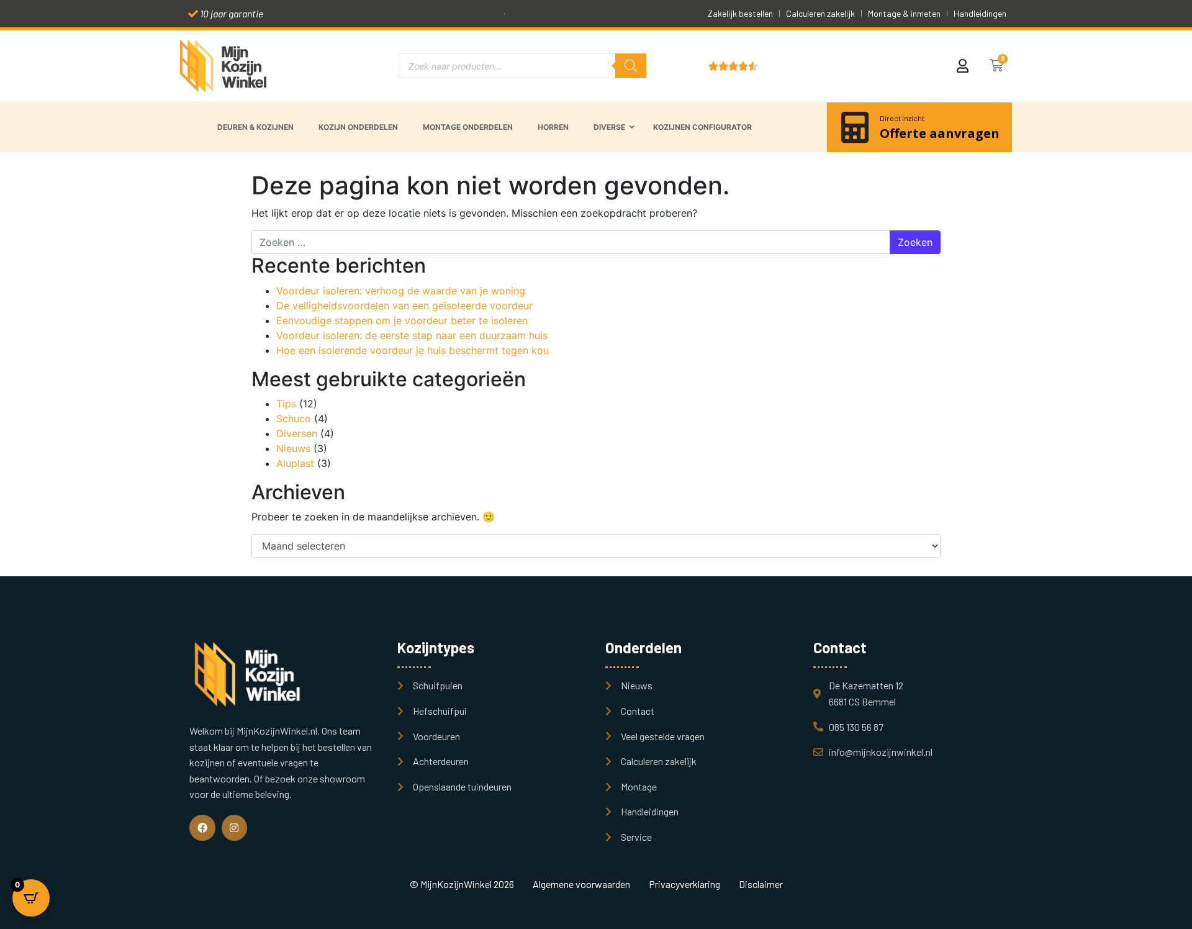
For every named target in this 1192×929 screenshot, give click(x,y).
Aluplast (295, 463)
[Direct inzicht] (854, 127)
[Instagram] (235, 828)
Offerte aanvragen (940, 133)
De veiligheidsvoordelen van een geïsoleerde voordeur (404, 305)
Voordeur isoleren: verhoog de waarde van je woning (400, 290)
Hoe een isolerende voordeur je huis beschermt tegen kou (412, 350)
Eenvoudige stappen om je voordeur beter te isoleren (402, 320)
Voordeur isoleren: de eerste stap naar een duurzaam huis (412, 335)
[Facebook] (202, 828)
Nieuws (293, 448)
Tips (286, 403)
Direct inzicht (902, 118)
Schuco (293, 418)
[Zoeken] (630, 65)
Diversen (296, 433)
